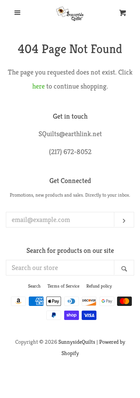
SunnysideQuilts (76, 341)
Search (34, 286)
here (38, 86)
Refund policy (99, 286)
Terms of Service (63, 286)
